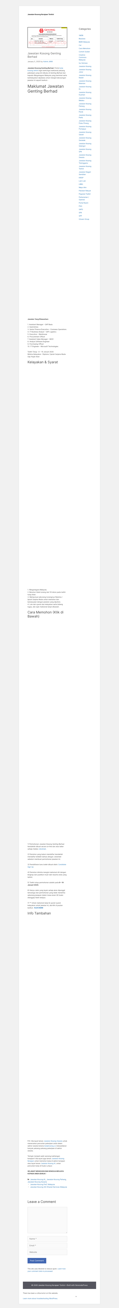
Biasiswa (82, 39)
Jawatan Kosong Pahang (56, 1179)
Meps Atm (82, 187)
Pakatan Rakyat (85, 191)
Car (80, 45)
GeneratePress (81, 1285)
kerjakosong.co (50, 1146)
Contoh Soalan (84, 52)
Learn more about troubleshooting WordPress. (40, 1298)
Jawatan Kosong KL (48, 1163)
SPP (80, 216)
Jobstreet (42, 849)
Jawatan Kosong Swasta (53, 1141)
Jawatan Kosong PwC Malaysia (42, 1184)
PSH (80, 206)
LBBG (81, 184)
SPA (80, 213)
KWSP (81, 178)
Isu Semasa (83, 63)
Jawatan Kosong (85, 66)
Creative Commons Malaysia (82, 57)
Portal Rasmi (83, 203)
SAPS (81, 209)
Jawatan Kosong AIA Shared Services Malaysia (48, 1187)
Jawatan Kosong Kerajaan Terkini (41, 14)
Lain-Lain (82, 181)
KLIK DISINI (38, 908)
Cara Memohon (84, 48)
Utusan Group (84, 219)
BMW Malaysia (84, 42)
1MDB (81, 35)
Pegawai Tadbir (85, 194)
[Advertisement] (47, 112)
